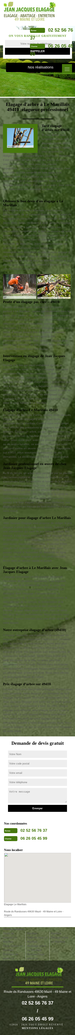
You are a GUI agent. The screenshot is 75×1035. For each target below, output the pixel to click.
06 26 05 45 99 (33, 838)
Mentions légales (37, 1028)
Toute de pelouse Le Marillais (10, 937)
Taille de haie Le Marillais (37, 939)
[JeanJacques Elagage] (28, 11)
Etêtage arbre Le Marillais (59, 939)
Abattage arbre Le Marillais (36, 948)
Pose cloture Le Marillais (13, 948)
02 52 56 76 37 (33, 830)
